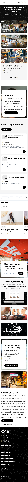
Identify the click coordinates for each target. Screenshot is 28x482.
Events (21, 197)
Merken (16, 197)
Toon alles (6, 197)
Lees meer (3, 233)
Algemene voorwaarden (6, 476)
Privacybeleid (4, 474)
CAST (25, 197)
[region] (14, 223)
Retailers (11, 197)
